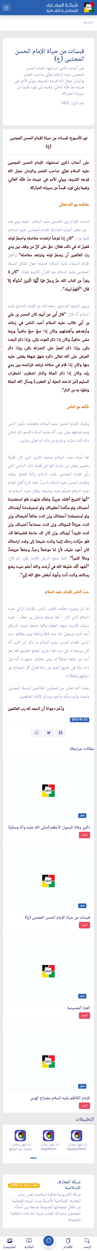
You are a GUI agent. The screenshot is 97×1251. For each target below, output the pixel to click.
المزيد (84, 834)
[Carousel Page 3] (41, 1158)
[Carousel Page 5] (56, 1158)
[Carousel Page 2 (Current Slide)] (33, 1158)
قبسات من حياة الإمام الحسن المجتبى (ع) (57, 918)
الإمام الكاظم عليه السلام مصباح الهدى (60, 1098)
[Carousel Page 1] (25, 1158)
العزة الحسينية (78, 1008)
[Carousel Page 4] (49, 1158)
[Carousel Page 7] (71, 1158)
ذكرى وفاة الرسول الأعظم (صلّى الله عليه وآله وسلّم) (49, 828)
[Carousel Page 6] (64, 1158)
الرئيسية (88, 22)
